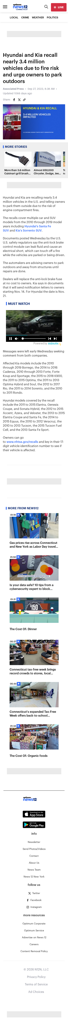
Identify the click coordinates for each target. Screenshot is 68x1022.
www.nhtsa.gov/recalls (22, 441)
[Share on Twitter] (19, 99)
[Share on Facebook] (14, 99)
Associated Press (13, 89)
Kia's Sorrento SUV (29, 230)
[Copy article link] (24, 99)
